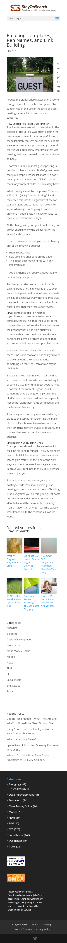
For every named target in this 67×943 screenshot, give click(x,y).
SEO (9, 674)
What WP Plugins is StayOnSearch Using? (14, 560)
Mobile (11, 656)
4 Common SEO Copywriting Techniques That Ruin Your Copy (48, 564)
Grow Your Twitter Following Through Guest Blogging (31, 602)
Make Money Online (18, 651)
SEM (9, 668)
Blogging (11, 50)
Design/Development (19, 639)
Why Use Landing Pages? (21, 739)
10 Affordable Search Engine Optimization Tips (14, 600)
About (35, 924)
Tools (10, 691)
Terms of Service (22, 929)
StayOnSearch (20, 924)
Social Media (14, 680)
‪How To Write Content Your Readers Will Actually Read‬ (48, 600)
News (10, 662)
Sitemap (47, 924)
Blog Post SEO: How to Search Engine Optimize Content (31, 562)
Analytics (12, 628)
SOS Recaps (13, 685)
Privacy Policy (43, 929)
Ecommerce (13, 645)
